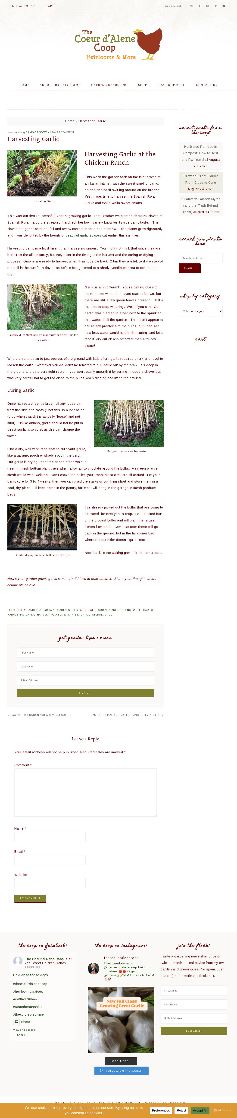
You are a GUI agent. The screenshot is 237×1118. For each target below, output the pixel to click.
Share (21, 1034)
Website (20, 875)
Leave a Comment (62, 132)
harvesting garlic (21, 614)
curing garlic (108, 610)
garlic (148, 610)
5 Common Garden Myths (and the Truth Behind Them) (201, 205)
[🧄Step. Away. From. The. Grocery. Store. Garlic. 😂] (121, 1020)
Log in (181, 1102)
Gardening (35, 610)
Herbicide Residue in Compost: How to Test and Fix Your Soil (199, 153)
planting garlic (78, 614)
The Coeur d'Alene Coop (118, 44)
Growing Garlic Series (61, 610)
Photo (25, 1022)
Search (189, 268)
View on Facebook (25, 1029)
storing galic (102, 614)
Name (20, 828)
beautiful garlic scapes (83, 235)
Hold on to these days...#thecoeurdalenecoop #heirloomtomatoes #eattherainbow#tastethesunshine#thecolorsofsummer (32, 994)
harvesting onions (51, 614)
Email (19, 851)
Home (69, 121)
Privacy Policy (164, 1102)
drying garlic (131, 610)
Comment (23, 765)
